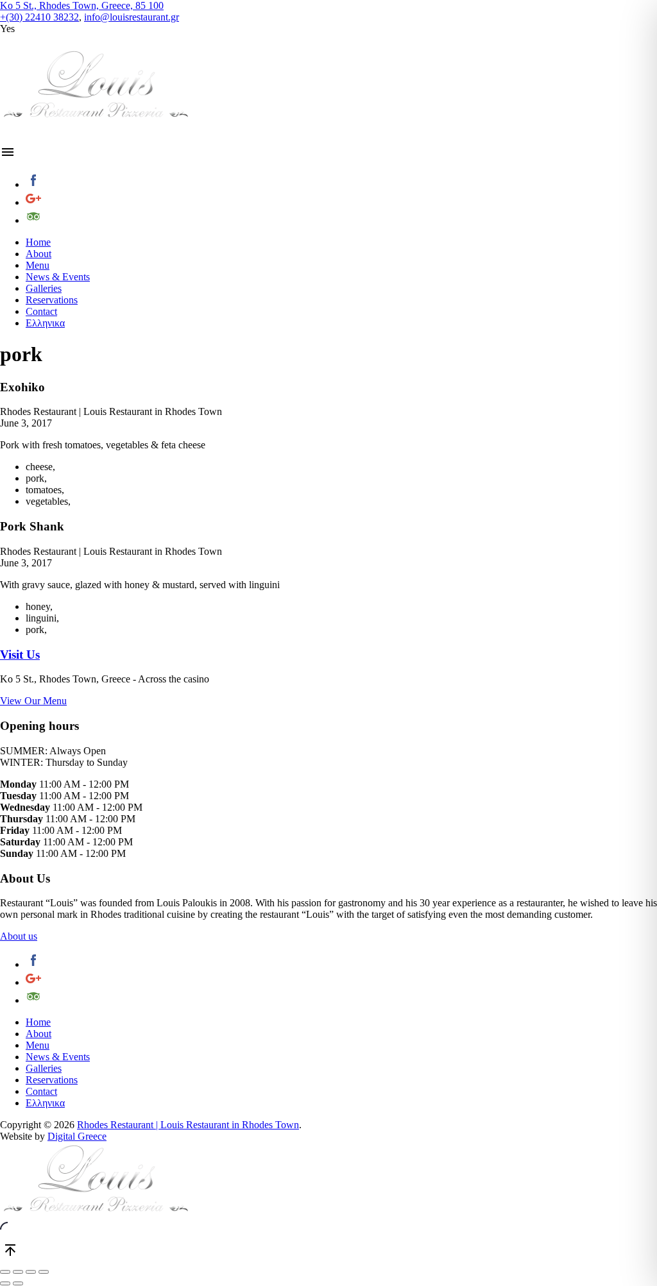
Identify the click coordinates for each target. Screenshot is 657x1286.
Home (38, 242)
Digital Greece (77, 1136)
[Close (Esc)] (5, 1272)
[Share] (18, 1272)
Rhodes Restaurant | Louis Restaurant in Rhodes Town (188, 1124)
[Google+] (341, 199)
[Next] (18, 1283)
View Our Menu (33, 700)
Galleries (44, 288)
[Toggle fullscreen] (31, 1272)
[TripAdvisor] (341, 217)
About (38, 253)
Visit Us (20, 654)
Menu (37, 265)
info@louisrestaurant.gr (131, 17)
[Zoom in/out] (43, 1272)
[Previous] (5, 1283)
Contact (41, 311)
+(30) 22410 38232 (39, 17)
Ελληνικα (45, 322)
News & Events (58, 276)
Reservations (52, 299)
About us (18, 936)
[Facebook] (341, 181)
